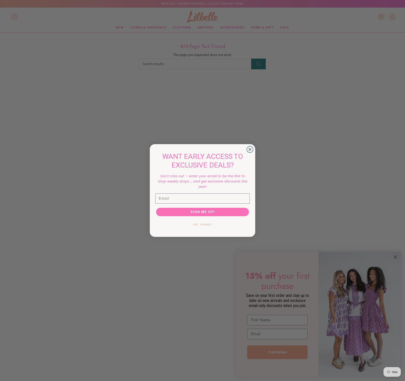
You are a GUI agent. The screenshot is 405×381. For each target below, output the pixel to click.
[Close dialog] (250, 149)
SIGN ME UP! (202, 212)
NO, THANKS (202, 224)
